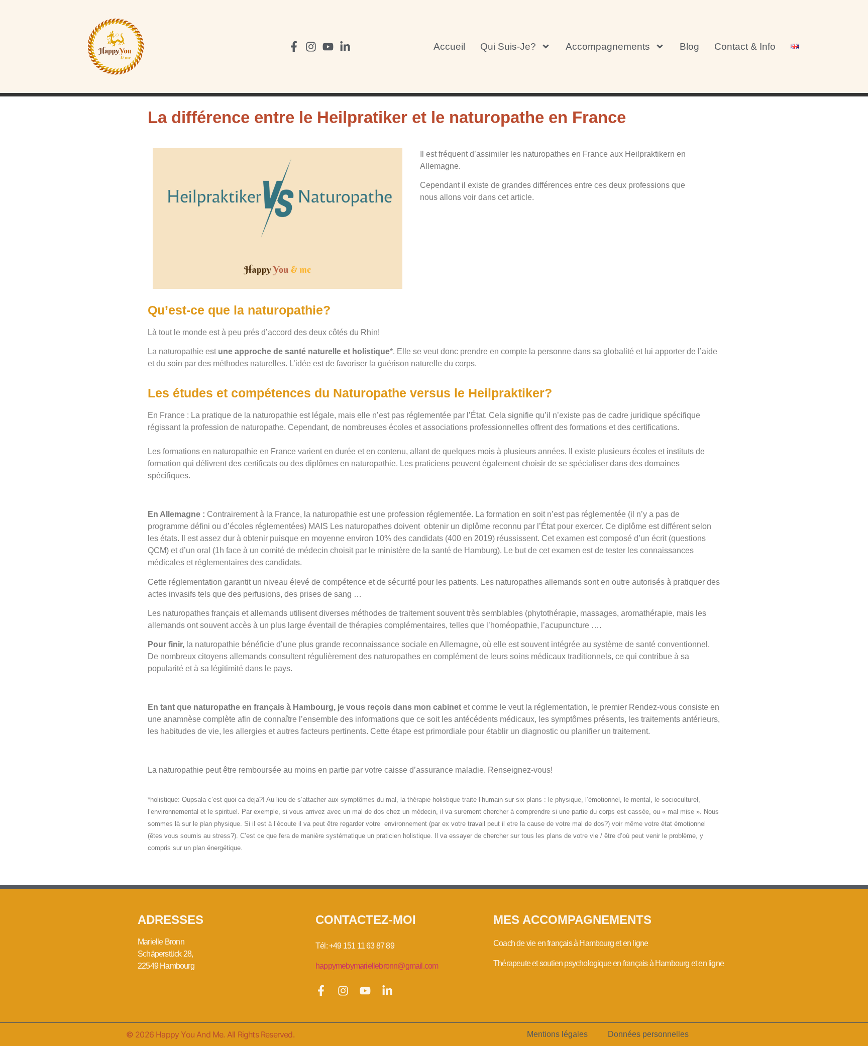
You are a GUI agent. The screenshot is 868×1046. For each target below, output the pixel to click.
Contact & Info (745, 46)
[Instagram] (310, 46)
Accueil (449, 46)
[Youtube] (328, 46)
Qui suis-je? (508, 46)
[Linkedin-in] (345, 46)
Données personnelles (648, 1034)
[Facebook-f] (293, 46)
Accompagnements (608, 46)
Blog (689, 46)
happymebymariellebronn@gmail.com (376, 966)
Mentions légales (557, 1034)
